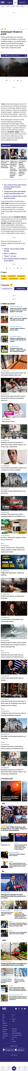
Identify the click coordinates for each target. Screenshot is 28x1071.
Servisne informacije (6, 978)
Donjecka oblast (13, 278)
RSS (13, 1039)
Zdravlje (4, 1023)
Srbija (10, 921)
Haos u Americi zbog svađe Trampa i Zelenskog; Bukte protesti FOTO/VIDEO (15, 187)
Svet (2, 29)
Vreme (13, 1021)
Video (13, 1015)
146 (6, 306)
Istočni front (21, 276)
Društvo (16, 978)
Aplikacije (14, 1037)
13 (6, 336)
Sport (3, 1017)
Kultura (4, 1027)
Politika (16, 843)
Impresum (14, 1031)
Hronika (11, 985)
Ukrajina (4, 278)
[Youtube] (25, 1008)
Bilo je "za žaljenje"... (10, 253)
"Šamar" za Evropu (10, 256)
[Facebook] (16, 1008)
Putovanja (5, 1025)
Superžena (5, 1029)
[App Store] (19, 1050)
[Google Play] (8, 1050)
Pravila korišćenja (16, 1033)
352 (6, 346)
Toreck (22, 278)
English (14, 1019)
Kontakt (14, 1041)
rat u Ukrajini (12, 276)
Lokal (3, 1038)
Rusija (4, 276)
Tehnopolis (5, 1033)
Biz (3, 1019)
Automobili (5, 1036)
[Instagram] (22, 1008)
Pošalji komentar (20, 288)
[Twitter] (19, 1008)
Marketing (14, 1029)
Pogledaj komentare (7, 288)
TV (12, 1017)
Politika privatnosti (17, 1035)
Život (3, 1021)
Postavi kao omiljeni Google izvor (11, 55)
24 (6, 326)
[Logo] (2, 2)
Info (3, 1015)
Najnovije (9, 2)
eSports (4, 1031)
